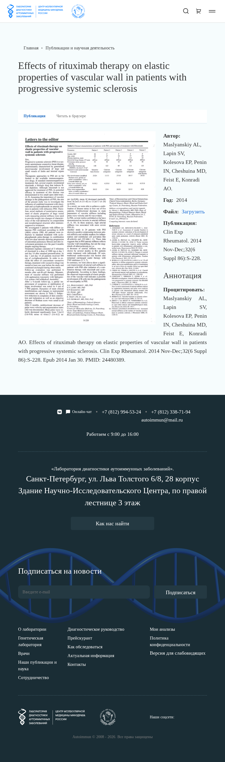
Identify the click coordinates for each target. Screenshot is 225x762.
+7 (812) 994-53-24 (121, 412)
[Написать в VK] (59, 412)
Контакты (77, 664)
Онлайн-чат (82, 412)
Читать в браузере (71, 116)
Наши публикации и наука (37, 665)
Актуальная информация (91, 655)
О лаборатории (32, 629)
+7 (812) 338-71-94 (170, 412)
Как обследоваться (85, 646)
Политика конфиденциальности (170, 641)
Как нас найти (112, 523)
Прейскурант (80, 638)
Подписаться (180, 592)
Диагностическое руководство (96, 629)
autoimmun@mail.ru (162, 420)
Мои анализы (162, 629)
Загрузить (193, 211)
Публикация (35, 116)
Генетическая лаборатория (30, 641)
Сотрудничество (33, 677)
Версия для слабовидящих (178, 653)
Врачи (24, 653)
